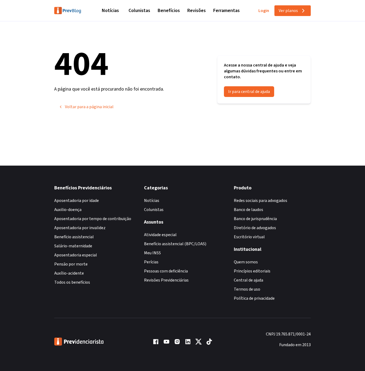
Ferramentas (226, 10)
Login (263, 11)
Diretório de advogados (255, 227)
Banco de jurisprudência (255, 218)
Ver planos (288, 11)
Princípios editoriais (252, 271)
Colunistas (139, 10)
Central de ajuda (248, 280)
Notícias (110, 10)
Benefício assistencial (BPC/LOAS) (175, 243)
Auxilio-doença (67, 209)
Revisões (196, 10)
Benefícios (169, 10)
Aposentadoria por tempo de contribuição (92, 218)
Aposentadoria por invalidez (80, 227)
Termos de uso (247, 289)
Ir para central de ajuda (249, 92)
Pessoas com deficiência (166, 271)
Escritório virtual (249, 237)
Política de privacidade (254, 298)
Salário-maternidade (73, 246)
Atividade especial (160, 234)
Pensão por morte (71, 264)
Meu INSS (152, 253)
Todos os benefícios (72, 282)
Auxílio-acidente (69, 273)
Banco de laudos (248, 209)
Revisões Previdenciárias (166, 280)
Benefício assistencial (74, 237)
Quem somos (246, 262)
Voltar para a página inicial (89, 107)
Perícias (151, 262)
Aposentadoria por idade (76, 200)
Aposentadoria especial (75, 255)
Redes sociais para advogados (260, 200)
